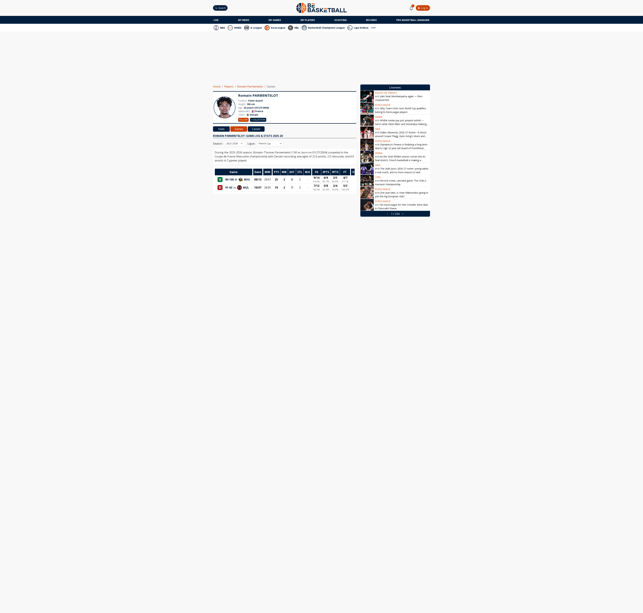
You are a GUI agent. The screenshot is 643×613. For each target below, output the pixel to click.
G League (256, 27)
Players (228, 86)
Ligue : (251, 143)
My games (275, 20)
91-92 (228, 187)
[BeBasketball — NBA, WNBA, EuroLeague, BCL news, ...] (321, 8)
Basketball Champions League (326, 27)
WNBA (237, 27)
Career (256, 129)
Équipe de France (386, 92)
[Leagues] (373, 27)
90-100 (229, 179)
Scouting (340, 20)
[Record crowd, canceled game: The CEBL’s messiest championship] (367, 181)
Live (216, 20)
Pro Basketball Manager (412, 20)
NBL (296, 27)
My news (243, 20)
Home (217, 86)
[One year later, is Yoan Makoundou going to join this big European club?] (367, 193)
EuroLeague (278, 27)
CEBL (378, 177)
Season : (218, 143)
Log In (424, 8)
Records (371, 20)
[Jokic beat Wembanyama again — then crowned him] (367, 96)
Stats (221, 129)
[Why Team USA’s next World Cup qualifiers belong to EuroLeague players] (367, 108)
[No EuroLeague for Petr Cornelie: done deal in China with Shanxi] (367, 205)
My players (308, 20)
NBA (222, 27)
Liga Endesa (361, 27)
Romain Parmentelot (250, 86)
